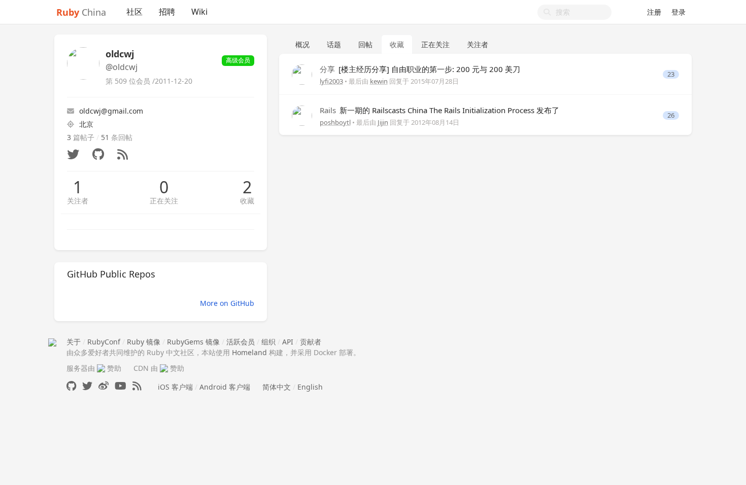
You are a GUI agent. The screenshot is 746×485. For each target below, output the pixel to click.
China (81, 12)
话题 (334, 44)
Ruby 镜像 (143, 342)
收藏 (247, 200)
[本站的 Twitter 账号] (87, 386)
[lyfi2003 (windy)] (302, 74)
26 (670, 115)
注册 (654, 12)
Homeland (249, 352)
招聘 (167, 11)
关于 (73, 342)
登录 (678, 12)
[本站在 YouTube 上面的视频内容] (120, 386)
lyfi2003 (331, 81)
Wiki (199, 11)
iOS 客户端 (175, 387)
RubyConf (103, 342)
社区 (134, 11)
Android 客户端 (224, 387)
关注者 (77, 200)
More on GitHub (227, 303)
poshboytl (335, 122)
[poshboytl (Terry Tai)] (302, 114)
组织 (268, 342)
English (310, 387)
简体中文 (276, 387)
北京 (86, 124)
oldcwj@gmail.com (111, 111)
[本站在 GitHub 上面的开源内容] (71, 386)
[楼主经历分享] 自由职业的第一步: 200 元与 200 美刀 (420, 69)
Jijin (383, 122)
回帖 (365, 44)
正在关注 (164, 200)
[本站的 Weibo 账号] (103, 386)
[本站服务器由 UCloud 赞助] (101, 368)
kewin (379, 81)
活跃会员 (240, 342)
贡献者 (310, 342)
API (287, 342)
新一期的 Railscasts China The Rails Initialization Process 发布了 (439, 110)
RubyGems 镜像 (193, 342)
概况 (302, 44)
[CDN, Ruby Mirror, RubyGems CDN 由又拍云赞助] (164, 368)
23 (670, 74)
